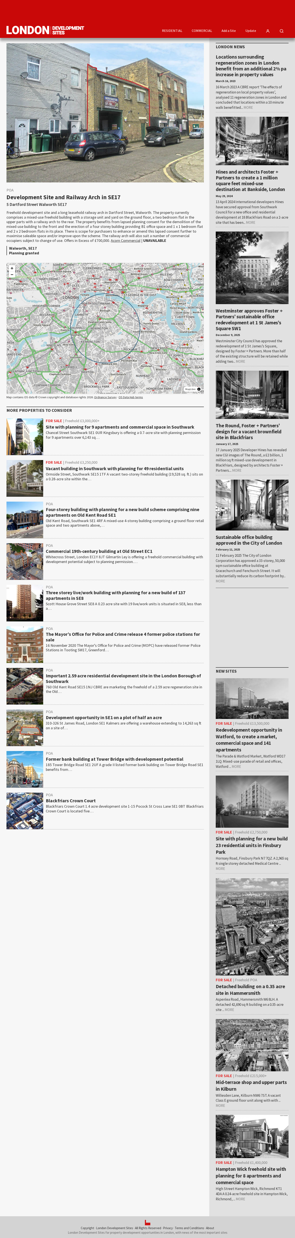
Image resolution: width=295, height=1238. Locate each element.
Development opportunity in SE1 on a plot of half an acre (104, 717)
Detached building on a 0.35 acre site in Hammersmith (250, 989)
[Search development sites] (281, 31)
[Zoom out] (12, 274)
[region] (105, 328)
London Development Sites (114, 1228)
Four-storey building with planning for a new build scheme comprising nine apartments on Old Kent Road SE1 (122, 512)
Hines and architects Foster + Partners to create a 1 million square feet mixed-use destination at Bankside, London (250, 181)
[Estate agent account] (267, 31)
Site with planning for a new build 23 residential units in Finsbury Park (252, 845)
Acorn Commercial (125, 240)
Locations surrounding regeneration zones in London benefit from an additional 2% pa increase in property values (251, 66)
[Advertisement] (210, 12)
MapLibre (190, 389)
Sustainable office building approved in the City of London (249, 540)
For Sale (54, 420)
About (210, 1228)
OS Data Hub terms (131, 397)
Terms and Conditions (189, 1228)
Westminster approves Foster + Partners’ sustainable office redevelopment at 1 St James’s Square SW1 (249, 319)
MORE (248, 107)
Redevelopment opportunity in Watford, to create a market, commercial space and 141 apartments (249, 740)
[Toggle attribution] (198, 389)
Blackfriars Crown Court (71, 801)
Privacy (168, 1228)
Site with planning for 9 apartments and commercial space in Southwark (120, 427)
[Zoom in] (12, 268)
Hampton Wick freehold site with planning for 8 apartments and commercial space (251, 1175)
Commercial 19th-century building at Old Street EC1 (99, 551)
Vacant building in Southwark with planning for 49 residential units (115, 468)
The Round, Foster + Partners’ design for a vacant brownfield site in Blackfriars (248, 431)
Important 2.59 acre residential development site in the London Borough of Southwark (123, 678)
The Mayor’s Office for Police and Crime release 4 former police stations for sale (123, 637)
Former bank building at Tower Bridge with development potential (114, 759)
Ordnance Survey (105, 397)
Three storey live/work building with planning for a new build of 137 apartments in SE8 (115, 595)
